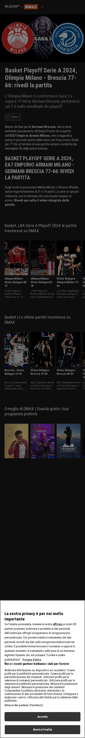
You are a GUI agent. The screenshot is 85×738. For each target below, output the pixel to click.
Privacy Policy (31, 659)
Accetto (42, 716)
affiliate (58, 624)
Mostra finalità (42, 729)
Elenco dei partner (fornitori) (24, 705)
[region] (42, 669)
